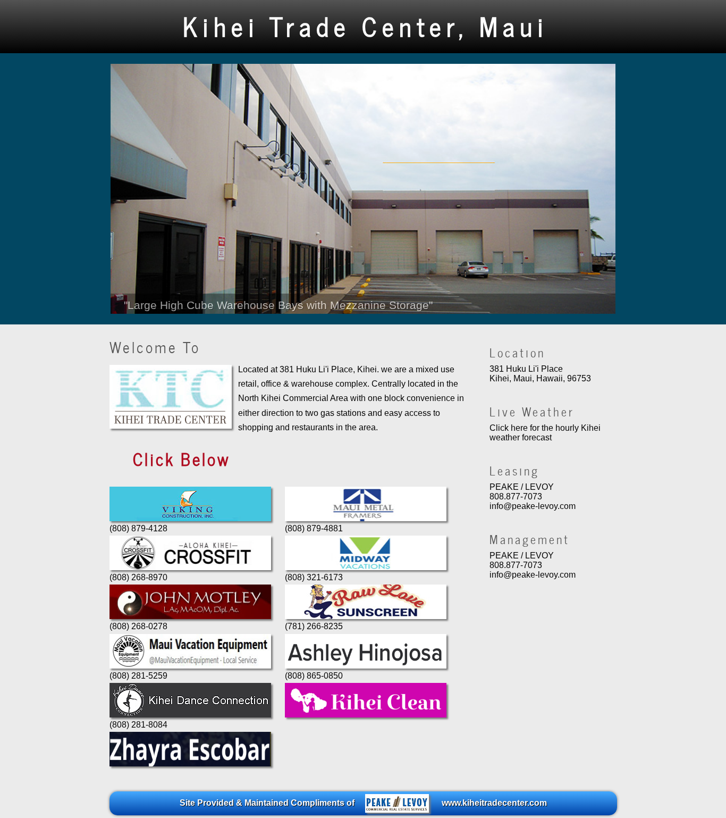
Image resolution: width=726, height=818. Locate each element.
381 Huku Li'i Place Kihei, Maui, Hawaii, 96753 (540, 373)
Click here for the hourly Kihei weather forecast (545, 432)
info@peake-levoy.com (532, 506)
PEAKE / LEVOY (521, 486)
